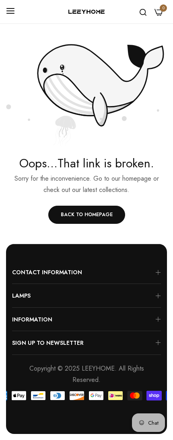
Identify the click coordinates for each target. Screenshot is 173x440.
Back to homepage (87, 214)
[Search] (143, 11)
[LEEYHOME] (86, 12)
